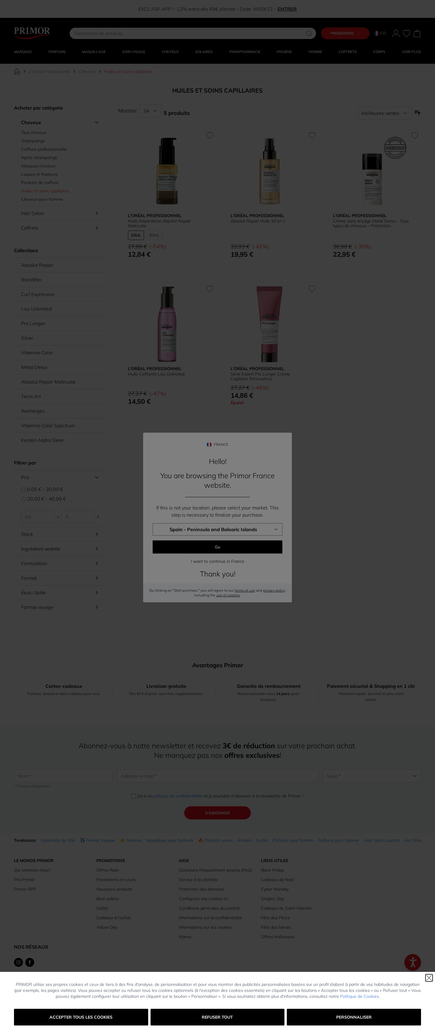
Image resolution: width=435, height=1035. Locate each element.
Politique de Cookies (359, 996)
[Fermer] (429, 977)
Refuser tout (217, 1017)
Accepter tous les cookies (80, 1017)
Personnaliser (354, 1017)
